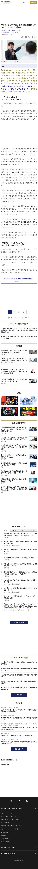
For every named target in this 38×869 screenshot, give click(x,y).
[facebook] (19, 801)
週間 (23, 530)
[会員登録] (33, 2)
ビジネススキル (5, 32)
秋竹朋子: (11, 30)
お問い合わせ (4, 838)
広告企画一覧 (5, 764)
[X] (11, 801)
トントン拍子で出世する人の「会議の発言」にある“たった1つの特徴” (19, 337)
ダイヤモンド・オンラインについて (11, 808)
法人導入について (6, 842)
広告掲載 (3, 835)
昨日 (14, 530)
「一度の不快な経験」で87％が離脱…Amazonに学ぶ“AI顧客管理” (19, 663)
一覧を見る (19, 695)
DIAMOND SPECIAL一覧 (9, 760)
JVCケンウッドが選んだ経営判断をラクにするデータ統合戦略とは (19, 688)
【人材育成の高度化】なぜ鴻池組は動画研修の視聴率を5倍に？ (19, 676)
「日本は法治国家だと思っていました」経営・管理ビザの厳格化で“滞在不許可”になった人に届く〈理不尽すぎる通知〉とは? (19, 330)
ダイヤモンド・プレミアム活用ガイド (11, 819)
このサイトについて (6, 813)
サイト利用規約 (5, 822)
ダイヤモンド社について (8, 854)
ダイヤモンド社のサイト (8, 847)
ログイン (25, 2)
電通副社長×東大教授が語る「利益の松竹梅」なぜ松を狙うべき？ (19, 669)
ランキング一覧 (19, 622)
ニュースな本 (14, 32)
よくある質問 (4, 832)
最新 (5, 530)
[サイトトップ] (7, 2)
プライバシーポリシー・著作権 (9, 829)
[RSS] (27, 801)
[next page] (28, 312)
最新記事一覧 (19, 749)
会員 (32, 530)
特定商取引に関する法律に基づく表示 (11, 826)
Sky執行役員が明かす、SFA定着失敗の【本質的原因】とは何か (19, 682)
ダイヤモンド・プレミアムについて (11, 816)
